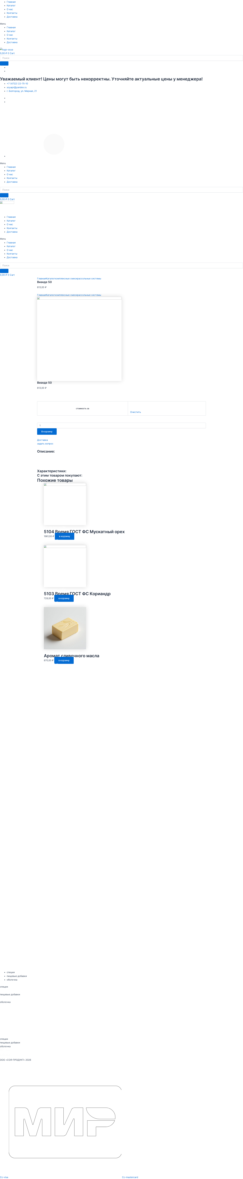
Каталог (11, 5)
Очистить (135, 412)
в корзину (64, 536)
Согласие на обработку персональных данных (25, 1009)
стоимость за (82, 408)
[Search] (4, 63)
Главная (11, 1)
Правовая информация (121, 1017)
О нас (10, 9)
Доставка (12, 16)
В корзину (46, 431)
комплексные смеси (66, 278)
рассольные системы (89, 278)
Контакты (12, 13)
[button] (121, 24)
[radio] (170, 405)
